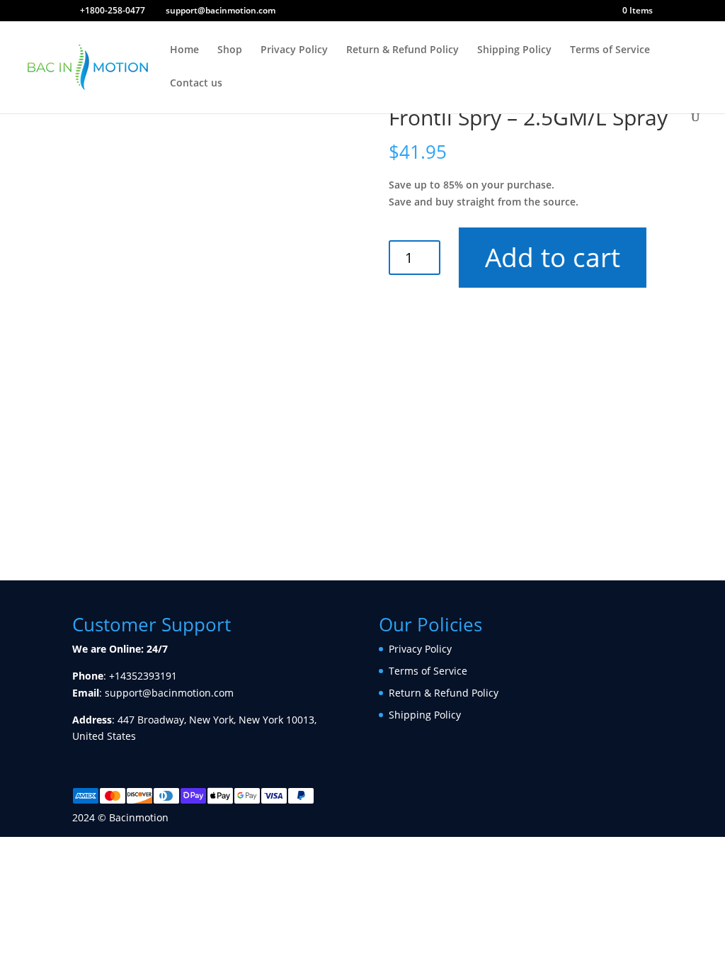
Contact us (196, 83)
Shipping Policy (514, 50)
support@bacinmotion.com (169, 692)
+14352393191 (143, 675)
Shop (229, 50)
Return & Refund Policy (402, 50)
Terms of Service (610, 50)
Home (184, 50)
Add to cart (552, 257)
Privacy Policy (294, 50)
